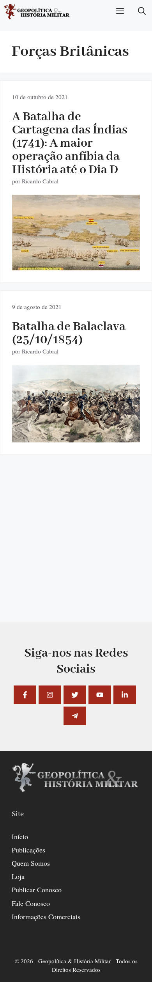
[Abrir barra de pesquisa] (142, 11)
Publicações (28, 849)
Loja (18, 876)
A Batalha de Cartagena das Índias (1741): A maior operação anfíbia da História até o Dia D (69, 143)
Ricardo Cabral (40, 181)
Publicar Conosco (37, 889)
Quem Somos (31, 863)
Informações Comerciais (46, 916)
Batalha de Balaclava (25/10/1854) (68, 333)
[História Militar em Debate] (37, 11)
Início (20, 836)
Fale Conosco (31, 903)
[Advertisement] (76, 546)
